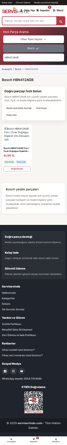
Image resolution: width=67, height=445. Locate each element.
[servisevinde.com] (15, 10)
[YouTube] (21, 371)
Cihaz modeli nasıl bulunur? (18, 349)
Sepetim (45, 9)
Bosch (31, 48)
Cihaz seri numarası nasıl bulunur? (22, 355)
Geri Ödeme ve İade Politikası (19, 335)
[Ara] (61, 21)
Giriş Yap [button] (29, 10)
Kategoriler (8, 298)
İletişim (6, 303)
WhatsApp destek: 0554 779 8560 (22, 378)
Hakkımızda (9, 292)
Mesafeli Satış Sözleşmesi (17, 329)
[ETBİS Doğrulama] (33, 401)
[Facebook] (5, 371)
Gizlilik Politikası (11, 324)
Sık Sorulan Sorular (13, 309)
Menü (60, 10)
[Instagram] (13, 371)
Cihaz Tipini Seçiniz (32, 39)
